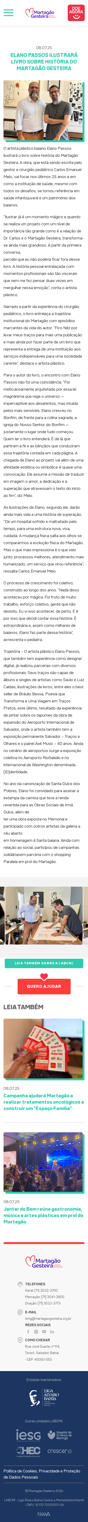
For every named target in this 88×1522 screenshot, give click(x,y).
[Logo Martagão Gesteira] (40, 13)
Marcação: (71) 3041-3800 (44, 1297)
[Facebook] (28, 1332)
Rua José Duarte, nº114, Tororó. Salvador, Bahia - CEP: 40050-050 (42, 1353)
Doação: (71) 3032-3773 (43, 1303)
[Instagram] (36, 1332)
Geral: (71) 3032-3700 (41, 1290)
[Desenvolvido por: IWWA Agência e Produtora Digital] (44, 1514)
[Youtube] (44, 1332)
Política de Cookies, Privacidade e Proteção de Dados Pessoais (42, 1474)
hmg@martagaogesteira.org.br (48, 1318)
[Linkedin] (52, 1332)
